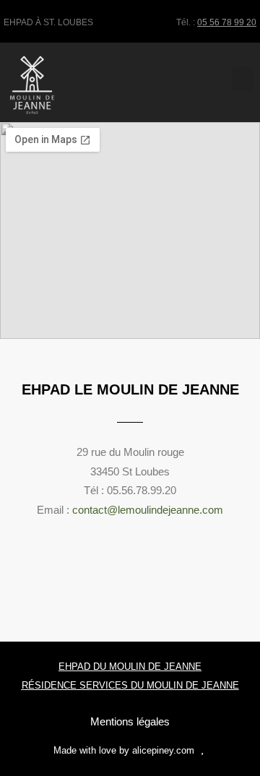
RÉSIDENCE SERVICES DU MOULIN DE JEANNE (130, 685)
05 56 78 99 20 (226, 22)
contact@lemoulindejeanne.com (147, 510)
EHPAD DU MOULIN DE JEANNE (130, 666)
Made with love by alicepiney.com (123, 750)
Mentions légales (130, 721)
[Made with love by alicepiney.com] (202, 749)
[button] (243, 79)
